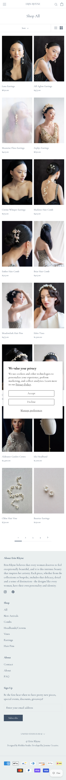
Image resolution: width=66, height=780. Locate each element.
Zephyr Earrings (41, 147)
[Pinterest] (13, 591)
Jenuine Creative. (51, 745)
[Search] (56, 4)
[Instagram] (5, 591)
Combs (8, 622)
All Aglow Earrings (43, 86)
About (7, 670)
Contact (8, 664)
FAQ (6, 676)
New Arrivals (11, 616)
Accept (31, 393)
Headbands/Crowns (15, 628)
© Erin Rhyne (33, 741)
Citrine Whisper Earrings (13, 209)
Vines (7, 634)
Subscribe (13, 718)
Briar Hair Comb (42, 271)
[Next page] (47, 537)
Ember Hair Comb (10, 271)
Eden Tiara (39, 333)
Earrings (8, 640)
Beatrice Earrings (42, 518)
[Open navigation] (4, 4)
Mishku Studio (24, 745)
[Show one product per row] (55, 27)
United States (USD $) (31, 734)
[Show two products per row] (61, 27)
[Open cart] (61, 4)
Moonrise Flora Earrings (13, 147)
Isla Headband (40, 456)
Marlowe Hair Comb (43, 209)
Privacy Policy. (23, 384)
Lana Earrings (8, 86)
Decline (31, 402)
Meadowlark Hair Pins (12, 333)
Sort (24, 28)
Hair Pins (9, 646)
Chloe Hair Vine (9, 518)
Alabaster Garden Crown (14, 456)
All (5, 609)
